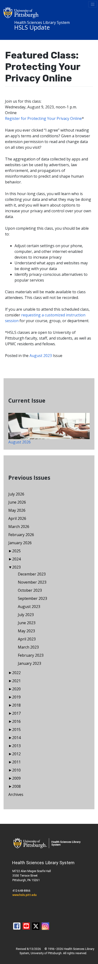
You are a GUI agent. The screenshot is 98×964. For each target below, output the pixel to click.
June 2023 (26, 622)
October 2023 (30, 590)
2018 (16, 705)
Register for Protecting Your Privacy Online (43, 118)
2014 (16, 737)
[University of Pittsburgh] (21, 12)
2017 (16, 713)
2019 (16, 697)
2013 (16, 745)
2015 (16, 729)
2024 (16, 559)
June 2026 (17, 502)
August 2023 (40, 355)
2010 (16, 770)
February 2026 (21, 534)
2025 (16, 551)
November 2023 (32, 582)
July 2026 (16, 494)
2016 (16, 721)
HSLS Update (32, 27)
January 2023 (29, 663)
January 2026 (20, 542)
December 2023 (32, 574)
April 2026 (17, 518)
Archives (15, 794)
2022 (16, 672)
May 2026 (16, 510)
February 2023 (31, 655)
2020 (16, 689)
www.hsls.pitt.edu (24, 895)
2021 (16, 680)
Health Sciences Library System (42, 22)
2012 (16, 753)
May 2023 (26, 631)
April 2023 (27, 639)
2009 (16, 778)
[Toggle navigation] (92, 4)
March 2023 (28, 647)
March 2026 (18, 526)
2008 (16, 786)
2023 (16, 567)
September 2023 (32, 598)
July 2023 (26, 614)
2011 (16, 762)
